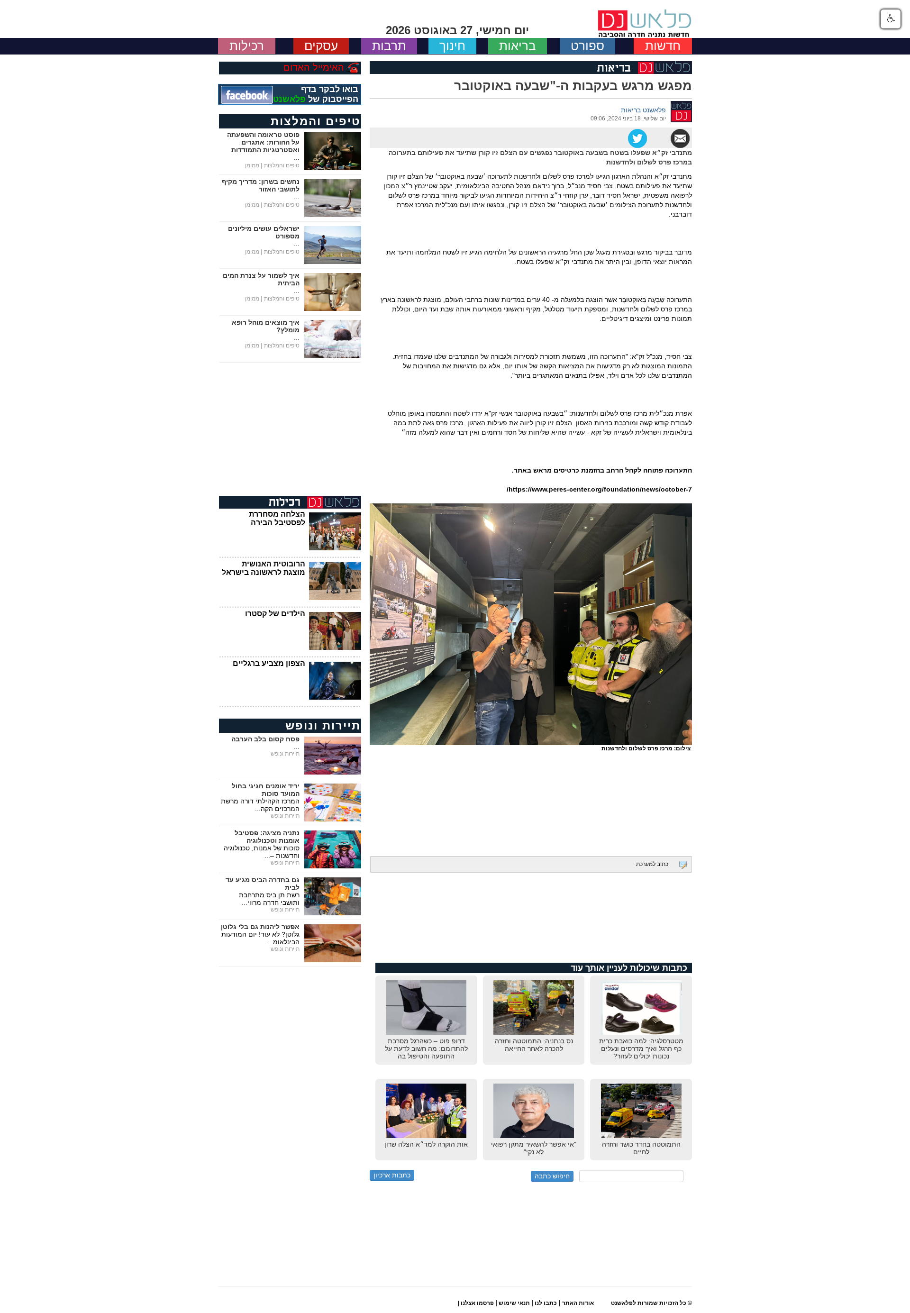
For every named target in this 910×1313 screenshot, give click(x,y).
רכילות (246, 46)
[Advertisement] (531, 796)
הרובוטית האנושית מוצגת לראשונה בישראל (263, 568)
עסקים (321, 46)
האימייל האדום (313, 67)
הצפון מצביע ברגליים (269, 663)
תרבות (389, 46)
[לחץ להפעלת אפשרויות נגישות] (891, 18)
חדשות (663, 46)
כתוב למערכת (652, 864)
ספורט (587, 46)
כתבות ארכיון (391, 1175)
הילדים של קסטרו (275, 614)
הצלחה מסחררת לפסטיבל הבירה (277, 518)
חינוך (452, 46)
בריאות (517, 46)
